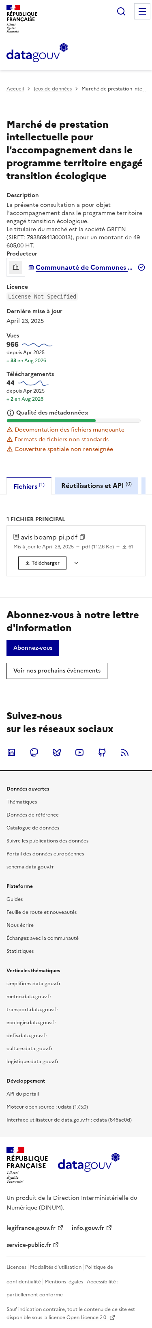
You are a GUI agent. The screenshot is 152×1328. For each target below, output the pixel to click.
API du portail (22, 1094)
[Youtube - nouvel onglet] (79, 752)
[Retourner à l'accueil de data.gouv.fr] (37, 53)
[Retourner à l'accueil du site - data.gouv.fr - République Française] (88, 1165)
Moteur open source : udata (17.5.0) (47, 1107)
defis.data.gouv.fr (26, 1035)
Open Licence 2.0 (86, 1317)
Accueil (15, 88)
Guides (14, 899)
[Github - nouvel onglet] (102, 752)
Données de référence (32, 815)
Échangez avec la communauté (42, 938)
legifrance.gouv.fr (31, 1228)
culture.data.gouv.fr (29, 1048)
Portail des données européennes (45, 853)
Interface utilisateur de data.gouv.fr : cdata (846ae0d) (69, 1120)
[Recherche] (121, 11)
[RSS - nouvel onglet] (125, 752)
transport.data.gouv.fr (32, 1009)
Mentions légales (64, 1281)
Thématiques (21, 802)
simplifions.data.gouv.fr (33, 983)
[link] (42, 563)
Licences (16, 1267)
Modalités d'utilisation (55, 1267)
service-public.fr (28, 1245)
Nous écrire (20, 925)
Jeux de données (53, 88)
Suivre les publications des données (47, 841)
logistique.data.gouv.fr (32, 1061)
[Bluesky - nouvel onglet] (57, 752)
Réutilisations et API (96, 485)
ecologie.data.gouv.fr (31, 1022)
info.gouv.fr (88, 1228)
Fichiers (29, 486)
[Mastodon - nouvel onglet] (34, 752)
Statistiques (20, 951)
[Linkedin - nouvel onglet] (11, 752)
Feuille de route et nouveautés (41, 912)
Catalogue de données (32, 828)
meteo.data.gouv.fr (28, 996)
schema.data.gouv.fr (30, 866)
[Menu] (142, 11)
